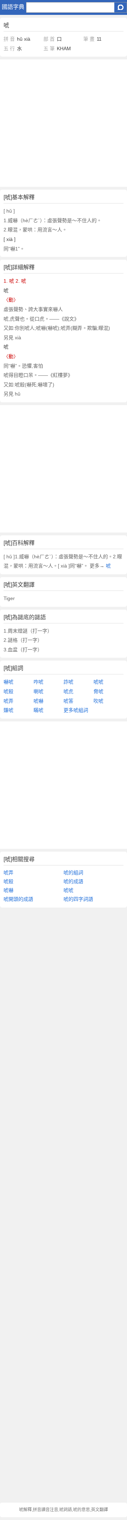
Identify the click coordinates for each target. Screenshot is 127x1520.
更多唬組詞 (76, 710)
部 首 (49, 39)
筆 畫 (89, 39)
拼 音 (9, 39)
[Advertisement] (63, 123)
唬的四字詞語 (78, 899)
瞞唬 (38, 710)
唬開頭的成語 (18, 899)
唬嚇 (38, 701)
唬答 (68, 701)
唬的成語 (73, 881)
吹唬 (98, 701)
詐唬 (68, 682)
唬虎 (68, 691)
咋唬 (38, 682)
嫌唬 (8, 710)
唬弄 (8, 701)
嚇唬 (8, 682)
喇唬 (38, 691)
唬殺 (8, 691)
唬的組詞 (73, 872)
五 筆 (49, 48)
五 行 (9, 48)
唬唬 (98, 682)
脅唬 (98, 691)
